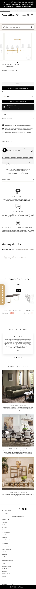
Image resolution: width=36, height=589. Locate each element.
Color (3, 92)
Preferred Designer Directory (7, 539)
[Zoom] (28, 57)
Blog (3, 529)
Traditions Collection (17, 10)
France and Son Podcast (14, 164)
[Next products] (32, 304)
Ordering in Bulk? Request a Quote (18, 88)
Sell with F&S (4, 571)
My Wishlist (4, 551)
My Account (4, 522)
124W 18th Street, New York (18, 516)
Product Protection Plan (6, 549)
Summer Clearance (18, 279)
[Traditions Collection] (18, 430)
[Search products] (31, 27)
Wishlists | (23, 15)
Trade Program (5, 563)
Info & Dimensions (6, 114)
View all (18, 284)
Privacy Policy (4, 537)
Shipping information (7, 118)
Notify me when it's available (18, 101)
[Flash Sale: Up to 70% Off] (18, 473)
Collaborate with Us (6, 573)
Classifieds (4, 576)
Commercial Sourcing (6, 566)
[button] (18, 587)
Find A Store (4, 527)
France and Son (5, 164)
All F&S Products (5, 10)
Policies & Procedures (6, 546)
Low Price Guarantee (6, 532)
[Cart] (27, 15)
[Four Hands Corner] (18, 386)
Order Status (4, 556)
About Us (3, 524)
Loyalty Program (5, 534)
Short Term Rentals (6, 568)
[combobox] (18, 96)
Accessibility (4, 554)
